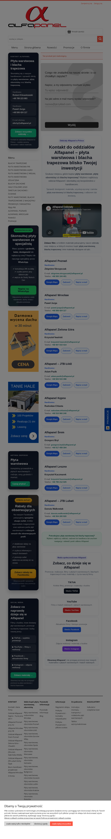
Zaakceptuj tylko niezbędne (18, 824)
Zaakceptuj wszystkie (61, 824)
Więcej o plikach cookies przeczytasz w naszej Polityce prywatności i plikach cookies (37, 818)
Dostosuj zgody (41, 824)
